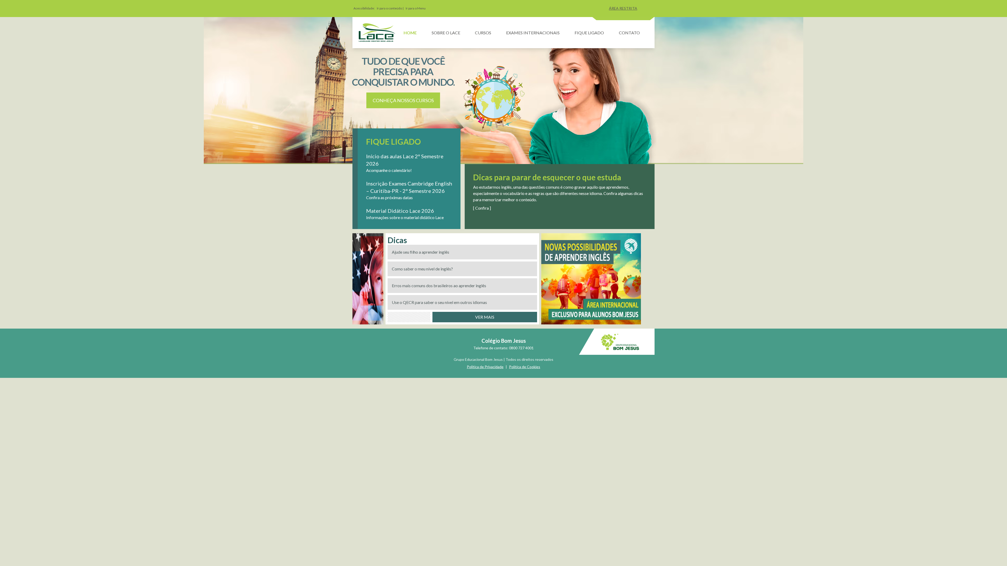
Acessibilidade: (364, 8)
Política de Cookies (524, 366)
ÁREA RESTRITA (623, 8)
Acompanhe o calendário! (389, 170)
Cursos (483, 32)
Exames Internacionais (533, 32)
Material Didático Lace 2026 (400, 211)
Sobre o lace (446, 32)
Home (410, 32)
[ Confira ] (482, 207)
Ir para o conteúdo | (390, 8)
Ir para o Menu (416, 8)
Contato (629, 32)
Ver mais (484, 316)
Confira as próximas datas (389, 197)
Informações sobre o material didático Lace (405, 217)
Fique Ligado (589, 32)
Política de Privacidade (485, 366)
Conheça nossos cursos (403, 100)
